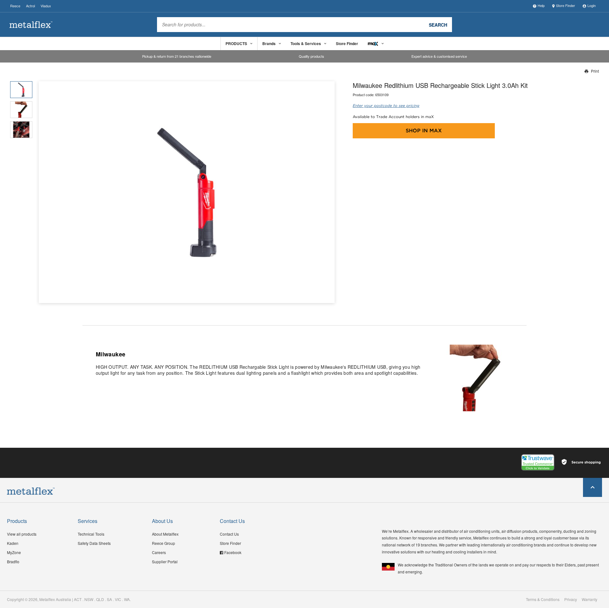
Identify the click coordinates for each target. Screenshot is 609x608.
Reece (15, 5)
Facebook (232, 552)
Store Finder (565, 5)
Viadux (46, 5)
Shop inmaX (424, 131)
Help (541, 5)
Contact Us (229, 534)
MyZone (14, 552)
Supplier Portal (165, 561)
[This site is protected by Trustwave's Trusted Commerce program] (537, 462)
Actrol (30, 5)
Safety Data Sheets (94, 543)
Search (438, 24)
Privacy (570, 599)
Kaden (12, 543)
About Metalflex (165, 534)
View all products (21, 534)
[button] (327, 192)
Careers (159, 552)
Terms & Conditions (543, 599)
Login (591, 5)
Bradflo (13, 561)
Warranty (589, 599)
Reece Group (163, 543)
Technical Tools (91, 534)
